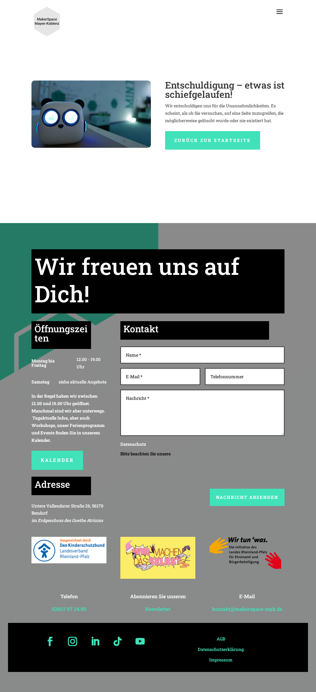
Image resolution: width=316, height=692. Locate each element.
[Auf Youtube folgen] (140, 641)
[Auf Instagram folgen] (72, 641)
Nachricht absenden (247, 497)
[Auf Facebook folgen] (50, 641)
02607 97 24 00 (69, 609)
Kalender (57, 460)
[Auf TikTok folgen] (117, 641)
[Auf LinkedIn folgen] (95, 641)
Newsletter (158, 609)
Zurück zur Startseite (212, 140)
